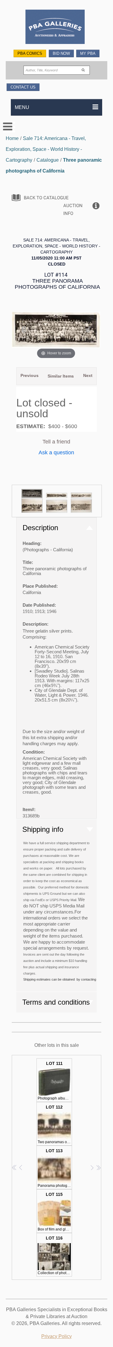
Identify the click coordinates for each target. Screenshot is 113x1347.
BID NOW (61, 53)
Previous (29, 375)
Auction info (73, 209)
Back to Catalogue (46, 198)
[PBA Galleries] (57, 27)
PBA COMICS (29, 53)
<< (14, 1167)
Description (40, 528)
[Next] (88, 330)
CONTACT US (23, 87)
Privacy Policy (56, 1336)
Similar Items (61, 376)
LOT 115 (55, 1211)
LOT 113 (55, 1168)
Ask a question (56, 453)
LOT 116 (55, 1255)
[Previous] (24, 330)
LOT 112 (55, 1124)
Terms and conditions (56, 1002)
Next (88, 375)
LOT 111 (55, 1080)
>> (98, 1167)
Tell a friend (56, 442)
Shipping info (42, 829)
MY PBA (88, 53)
